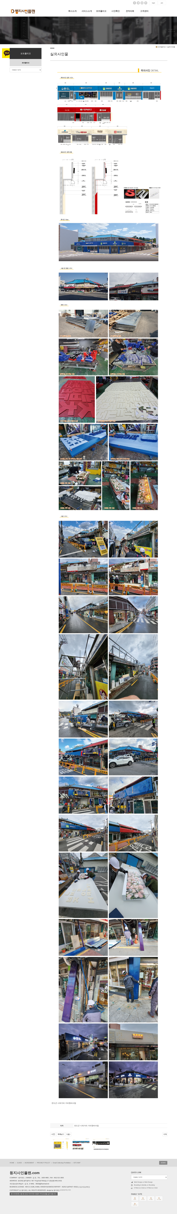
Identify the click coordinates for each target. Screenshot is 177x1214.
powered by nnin (65, 1190)
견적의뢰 (130, 11)
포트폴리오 (101, 11)
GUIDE (19, 1163)
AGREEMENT (29, 1163)
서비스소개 (87, 11)
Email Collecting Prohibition (62, 1163)
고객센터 (144, 11)
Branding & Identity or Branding (144, 1185)
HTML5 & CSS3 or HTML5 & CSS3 (146, 1188)
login (153, 3)
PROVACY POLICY (43, 1163)
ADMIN (163, 1163)
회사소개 (72, 11)
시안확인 (115, 11)
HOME (12, 1163)
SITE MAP (76, 1163)
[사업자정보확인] (84, 1187)
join (162, 3)
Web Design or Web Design (143, 1182)
